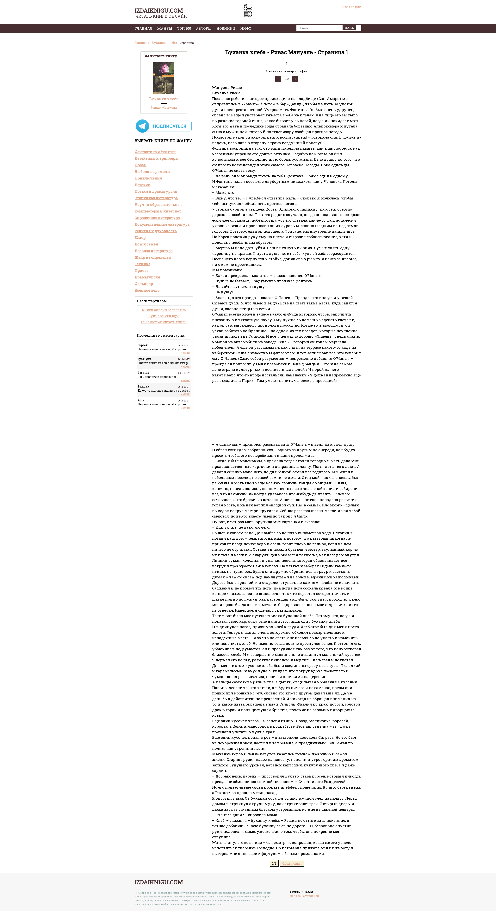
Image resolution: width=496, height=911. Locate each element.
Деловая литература (154, 250)
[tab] (164, 151)
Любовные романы (152, 171)
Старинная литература (156, 198)
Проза (140, 165)
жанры (164, 28)
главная (143, 28)
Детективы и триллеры (156, 158)
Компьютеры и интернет (158, 211)
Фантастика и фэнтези (155, 151)
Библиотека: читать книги (164, 322)
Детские (142, 184)
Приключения (148, 178)
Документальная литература (162, 224)
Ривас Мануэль (164, 107)
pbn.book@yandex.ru (304, 896)
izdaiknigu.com (159, 10)
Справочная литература (157, 217)
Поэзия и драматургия (156, 191)
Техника (142, 264)
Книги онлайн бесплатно (164, 310)
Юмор (140, 237)
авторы (204, 28)
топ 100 (184, 28)
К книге (185, 352)
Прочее (141, 270)
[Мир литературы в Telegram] (164, 132)
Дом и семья (146, 244)
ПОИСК (349, 27)
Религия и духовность (156, 231)
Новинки (225, 28)
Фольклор (144, 283)
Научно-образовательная (158, 204)
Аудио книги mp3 (163, 316)
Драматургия (147, 277)
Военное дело (147, 290)
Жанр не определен (153, 257)
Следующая (292, 863)
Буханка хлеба (163, 98)
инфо (245, 28)
